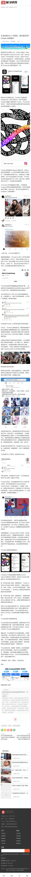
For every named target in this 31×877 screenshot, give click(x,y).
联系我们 (3, 840)
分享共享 (18, 833)
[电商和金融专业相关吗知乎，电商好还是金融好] (6, 756)
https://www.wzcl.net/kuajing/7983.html (13, 692)
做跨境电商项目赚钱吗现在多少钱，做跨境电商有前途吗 (20, 762)
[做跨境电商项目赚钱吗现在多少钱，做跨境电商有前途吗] (6, 764)
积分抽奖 (18, 836)
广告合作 (3, 843)
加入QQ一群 (4, 863)
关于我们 (3, 833)
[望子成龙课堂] (9, 2)
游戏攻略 (18, 838)
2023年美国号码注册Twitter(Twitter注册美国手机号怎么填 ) (8, 737)
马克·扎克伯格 (16, 725)
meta (10, 725)
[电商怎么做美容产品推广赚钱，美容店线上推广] (6, 787)
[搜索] (24, 2)
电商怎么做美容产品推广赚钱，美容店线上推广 (20, 785)
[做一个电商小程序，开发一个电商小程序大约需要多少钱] (6, 771)
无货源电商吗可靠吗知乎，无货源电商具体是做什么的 (20, 793)
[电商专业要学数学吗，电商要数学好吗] (6, 779)
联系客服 (3, 860)
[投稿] (21, 2)
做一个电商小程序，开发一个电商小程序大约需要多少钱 (20, 770)
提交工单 (3, 858)
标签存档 (18, 843)
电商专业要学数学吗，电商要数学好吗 (20, 778)
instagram (4, 725)
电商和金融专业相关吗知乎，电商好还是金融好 (20, 755)
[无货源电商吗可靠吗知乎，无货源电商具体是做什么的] (6, 795)
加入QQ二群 (4, 865)
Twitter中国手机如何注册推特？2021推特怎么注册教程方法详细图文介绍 (23, 737)
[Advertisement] (15, 21)
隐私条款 (3, 838)
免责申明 (3, 836)
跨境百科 (13, 41)
